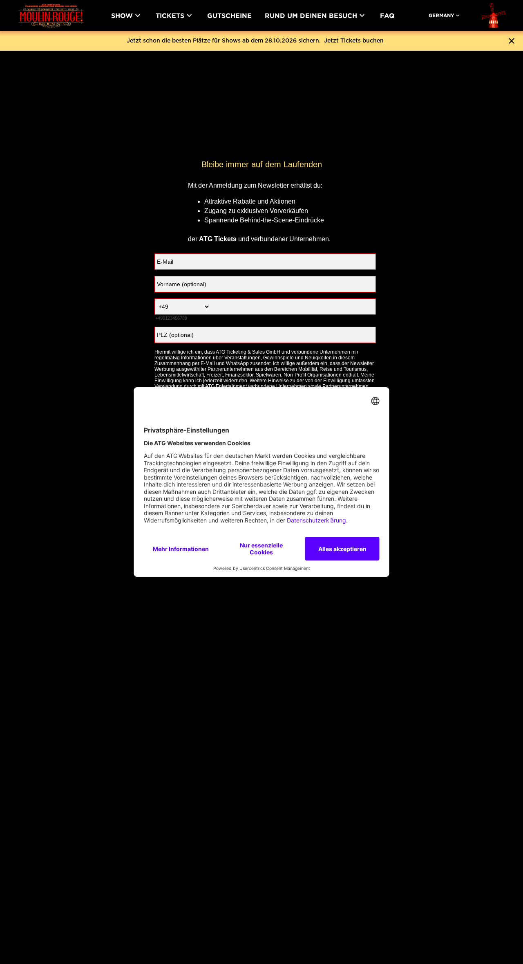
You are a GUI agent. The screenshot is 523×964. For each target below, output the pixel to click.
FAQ (387, 15)
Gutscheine (229, 15)
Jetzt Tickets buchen (354, 41)
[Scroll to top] (501, 926)
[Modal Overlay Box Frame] (262, 280)
